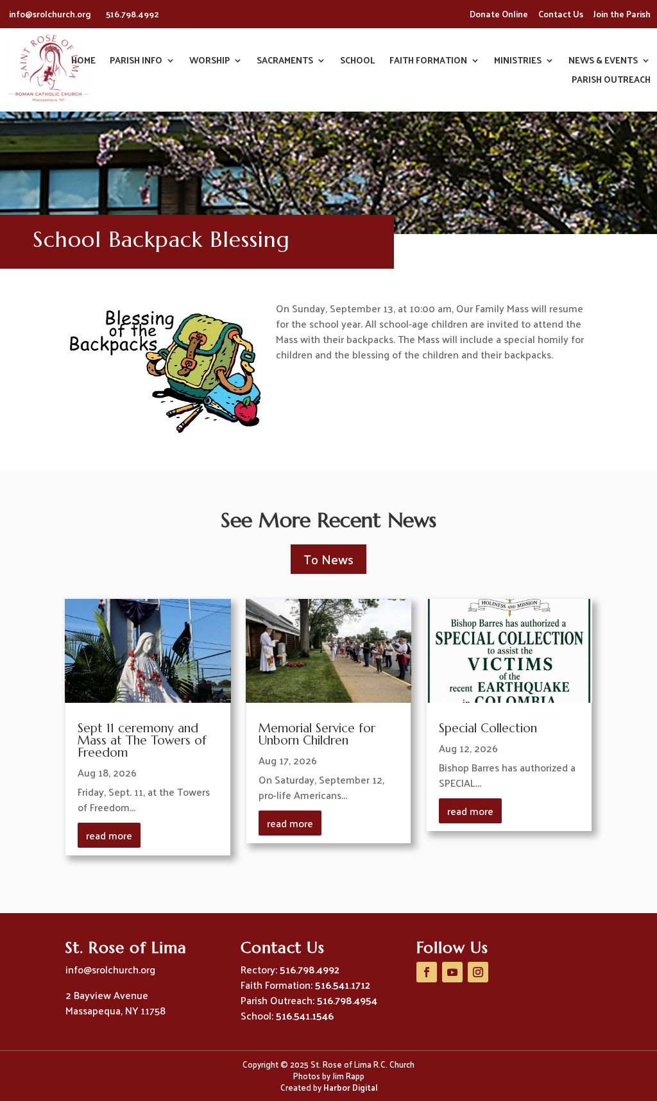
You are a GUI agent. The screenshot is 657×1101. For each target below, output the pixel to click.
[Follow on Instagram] (478, 972)
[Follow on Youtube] (452, 972)
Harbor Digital (350, 1087)
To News (328, 559)
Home (83, 62)
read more (109, 835)
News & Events (603, 62)
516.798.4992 (132, 14)
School (357, 62)
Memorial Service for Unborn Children (317, 734)
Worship (209, 62)
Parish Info (136, 62)
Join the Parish (622, 14)
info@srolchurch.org (51, 14)
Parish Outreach (611, 81)
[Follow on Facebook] (426, 972)
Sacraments (285, 62)
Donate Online (499, 14)
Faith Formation (428, 62)
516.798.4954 (347, 1000)
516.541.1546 (305, 1015)
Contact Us (560, 14)
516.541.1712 (342, 984)
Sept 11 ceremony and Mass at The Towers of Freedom (142, 740)
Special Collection (488, 727)
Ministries (518, 62)
